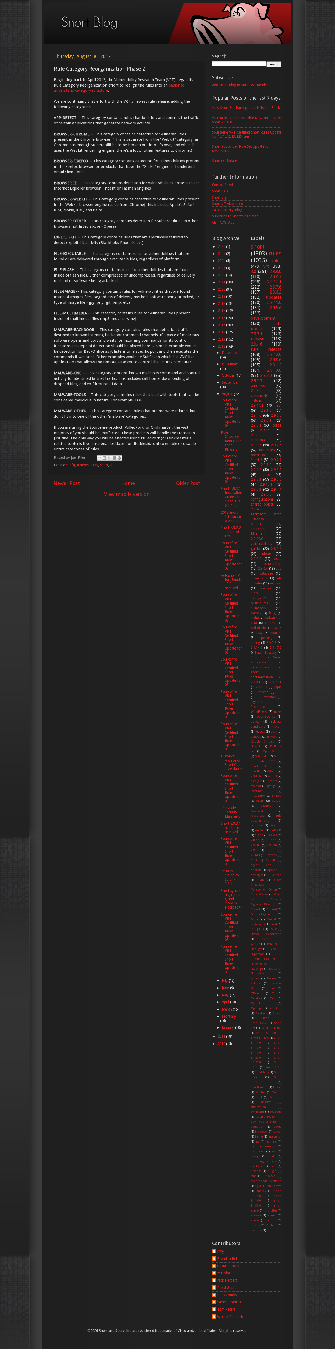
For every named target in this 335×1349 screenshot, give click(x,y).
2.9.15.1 (266, 484)
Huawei (272, 949)
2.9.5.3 (256, 489)
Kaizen (255, 978)
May (226, 995)
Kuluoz (255, 983)
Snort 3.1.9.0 (273, 1067)
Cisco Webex (259, 894)
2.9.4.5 (256, 509)
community (259, 395)
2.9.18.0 (261, 687)
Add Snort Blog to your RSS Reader (240, 85)
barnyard (256, 781)
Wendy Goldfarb (230, 1316)
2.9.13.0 (274, 370)
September (230, 382)
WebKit (272, 776)
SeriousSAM (259, 1023)
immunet (257, 791)
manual (275, 633)
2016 (222, 318)
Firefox (255, 934)
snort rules (266, 450)
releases (269, 1176)
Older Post (188, 483)
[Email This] (99, 458)
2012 (222, 346)
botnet (272, 781)
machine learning (263, 1146)
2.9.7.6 (275, 287)
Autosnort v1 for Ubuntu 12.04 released (231, 581)
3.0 (253, 271)
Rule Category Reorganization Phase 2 (231, 440)
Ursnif (277, 1087)
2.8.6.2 (273, 835)
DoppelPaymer (260, 914)
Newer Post (67, 483)
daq (278, 568)
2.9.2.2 (276, 460)
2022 (222, 275)
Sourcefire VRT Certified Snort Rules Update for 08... (231, 413)
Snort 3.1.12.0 (266, 1033)
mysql (255, 1156)
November (230, 364)
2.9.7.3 (256, 479)
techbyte (256, 825)
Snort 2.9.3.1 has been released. (231, 827)
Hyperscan (258, 954)
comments (258, 1111)
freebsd (256, 786)
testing (271, 1220)
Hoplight (257, 949)
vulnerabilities (261, 544)
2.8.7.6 (255, 840)
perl (273, 1166)
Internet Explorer (263, 959)
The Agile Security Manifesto (231, 812)
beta (254, 623)
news (277, 712)
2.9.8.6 (275, 359)
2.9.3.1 (257, 333)
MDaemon (257, 993)
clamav (256, 613)
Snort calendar (262, 766)
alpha (255, 618)
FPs (261, 929)
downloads (259, 578)
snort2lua (270, 1210)
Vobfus (260, 1092)
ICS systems (266, 697)
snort (104, 465)
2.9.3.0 (266, 410)
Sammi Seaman (229, 1302)
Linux (271, 988)
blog (272, 613)
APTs (254, 860)
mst (273, 1151)
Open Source (272, 751)
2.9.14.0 (256, 648)
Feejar (273, 929)
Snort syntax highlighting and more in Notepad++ (232, 899)
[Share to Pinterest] (119, 458)
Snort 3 (257, 460)
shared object (262, 504)
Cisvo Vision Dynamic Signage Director (266, 899)
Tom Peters (226, 1309)
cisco (277, 558)
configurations (77, 465)
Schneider (262, 756)
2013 (222, 339)
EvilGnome (258, 924)
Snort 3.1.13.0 (260, 1038)
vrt (112, 465)
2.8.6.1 (276, 549)
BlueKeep (275, 875)
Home (128, 483)
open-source (266, 717)
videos (260, 731)
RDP (266, 1018)
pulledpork (258, 608)
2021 (222, 282)
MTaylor (223, 1273)
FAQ (259, 633)
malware (270, 618)
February (229, 1016)
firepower (261, 1131)
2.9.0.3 (255, 593)
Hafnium (271, 944)
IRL (274, 954)
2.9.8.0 (256, 390)
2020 (222, 289)
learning (271, 1141)
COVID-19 (261, 880)
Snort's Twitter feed (227, 204)
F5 (252, 929)
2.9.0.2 (271, 643)
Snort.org (219, 197)
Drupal (271, 919)
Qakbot (261, 1013)
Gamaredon (273, 934)
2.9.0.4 (263, 568)
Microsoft (258, 534)
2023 (222, 268)
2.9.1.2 (275, 365)
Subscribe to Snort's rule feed (235, 216)
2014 (222, 332)
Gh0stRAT (266, 939)
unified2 (275, 830)
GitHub (255, 944)
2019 (222, 296)
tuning (255, 643)
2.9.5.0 (266, 494)
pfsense (256, 1171)
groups (272, 786)
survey (255, 1220)
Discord (271, 909)
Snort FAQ (220, 191)
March (227, 1009)
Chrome (262, 692)
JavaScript (257, 969)
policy (255, 722)
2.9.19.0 (272, 845)
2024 (222, 261)
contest (270, 623)
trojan (276, 726)
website (266, 588)
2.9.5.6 (275, 307)
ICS (278, 692)
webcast (275, 583)
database (266, 573)
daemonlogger (266, 1116)
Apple (277, 687)
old (272, 1156)
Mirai (273, 998)
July (225, 980)
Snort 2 (257, 657)
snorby (261, 1191)
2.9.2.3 (257, 380)
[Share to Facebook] (114, 458)
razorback (257, 810)
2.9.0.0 (256, 558)
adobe (266, 554)
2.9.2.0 (276, 479)
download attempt (263, 1121)
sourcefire (258, 529)
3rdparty (271, 855)
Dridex (255, 919)
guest (277, 1131)
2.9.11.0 (274, 302)
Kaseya (271, 978)
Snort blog (262, 1072)
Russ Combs (227, 1295)
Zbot (259, 1097)
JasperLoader (259, 964)
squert (272, 1215)
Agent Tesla (261, 865)
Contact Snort (222, 185)
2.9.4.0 (256, 415)
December (230, 353)
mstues (256, 400)
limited (276, 795)
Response (258, 707)
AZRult (270, 860)
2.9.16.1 (275, 682)
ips (257, 1141)
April (226, 1002)
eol (279, 405)
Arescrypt (257, 875)
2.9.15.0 (266, 430)
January (228, 1027)
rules (94, 465)
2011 (222, 1036)
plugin (272, 1171)
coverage (275, 1111)
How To (256, 746)
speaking (266, 638)
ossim (260, 800)
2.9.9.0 (275, 271)
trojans (255, 1225)
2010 (222, 1044)
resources (257, 815)
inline (259, 1136)
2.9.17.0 (275, 648)
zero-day (256, 1230)
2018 (222, 303)
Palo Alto (275, 1008)
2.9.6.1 (266, 420)
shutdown (274, 1186)
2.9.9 (254, 850)
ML (274, 993)
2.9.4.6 (257, 344)
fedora (277, 1126)
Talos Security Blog (227, 210)
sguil (258, 1186)
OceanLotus (259, 1003)
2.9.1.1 (256, 524)
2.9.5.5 (276, 470)
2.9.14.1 (257, 405)
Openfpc (256, 1008)
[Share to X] (109, 458)
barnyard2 (258, 598)
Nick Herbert (227, 1280)
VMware (272, 771)
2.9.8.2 (256, 435)
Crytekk (256, 909)
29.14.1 (255, 855)
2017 (222, 310)
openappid (259, 455)
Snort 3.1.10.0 (272, 1028)
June (226, 988)
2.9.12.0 (274, 354)
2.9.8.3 (275, 276)
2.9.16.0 (257, 539)
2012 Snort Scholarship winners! (231, 516)
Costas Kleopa (228, 1266)
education (257, 1126)
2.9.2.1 (256, 425)
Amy (220, 1251)
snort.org (258, 440)
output (276, 800)
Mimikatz (257, 998)
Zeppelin (275, 1097)
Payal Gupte (226, 1287)
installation (258, 795)
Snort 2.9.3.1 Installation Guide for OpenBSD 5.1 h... (231, 497)
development (263, 318)
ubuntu (276, 825)
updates (273, 297)
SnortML (256, 771)
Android (256, 870)
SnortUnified (259, 1087)
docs (266, 475)
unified (260, 830)
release (257, 338)
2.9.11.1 (274, 281)
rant (253, 1176)
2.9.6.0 (276, 415)
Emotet (272, 736)
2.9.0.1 (255, 682)
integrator (274, 1136)
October (229, 375)
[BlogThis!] (104, 458)
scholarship (272, 563)
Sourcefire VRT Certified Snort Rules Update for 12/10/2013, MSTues (246, 134)
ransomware (260, 667)
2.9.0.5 (256, 445)
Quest (277, 1013)
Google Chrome (263, 741)
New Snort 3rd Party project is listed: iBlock (246, 108)
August (228, 394)
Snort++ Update (224, 161)
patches (266, 805)
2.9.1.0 (256, 470)
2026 (222, 246)
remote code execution (266, 1181)
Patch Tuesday (266, 653)
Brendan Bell (227, 1258)
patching (256, 1166)
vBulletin (271, 1225)
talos (276, 260)
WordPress (259, 712)
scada (276, 425)
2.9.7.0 (266, 375)
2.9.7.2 (266, 465)
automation (258, 1107)
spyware (256, 1215)
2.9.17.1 (271, 840)
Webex (276, 1092)
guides (256, 549)
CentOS (256, 736)
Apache (272, 870)
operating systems (263, 1161)
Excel (273, 924)
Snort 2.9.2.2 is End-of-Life (231, 531)
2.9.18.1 (256, 845)
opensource (259, 603)
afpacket (266, 1102)
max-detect (258, 1151)
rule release (266, 349)
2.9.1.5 (276, 628)
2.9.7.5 (276, 445)
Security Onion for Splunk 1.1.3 (230, 877)
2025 (222, 253)
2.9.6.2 (275, 292)
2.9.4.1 (276, 489)
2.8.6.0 (259, 835)
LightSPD (257, 702)
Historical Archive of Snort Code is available (231, 762)
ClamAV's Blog (223, 222)
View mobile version (127, 494)
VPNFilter (257, 776)
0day (274, 731)
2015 (222, 325)
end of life (258, 628)
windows (258, 385)
